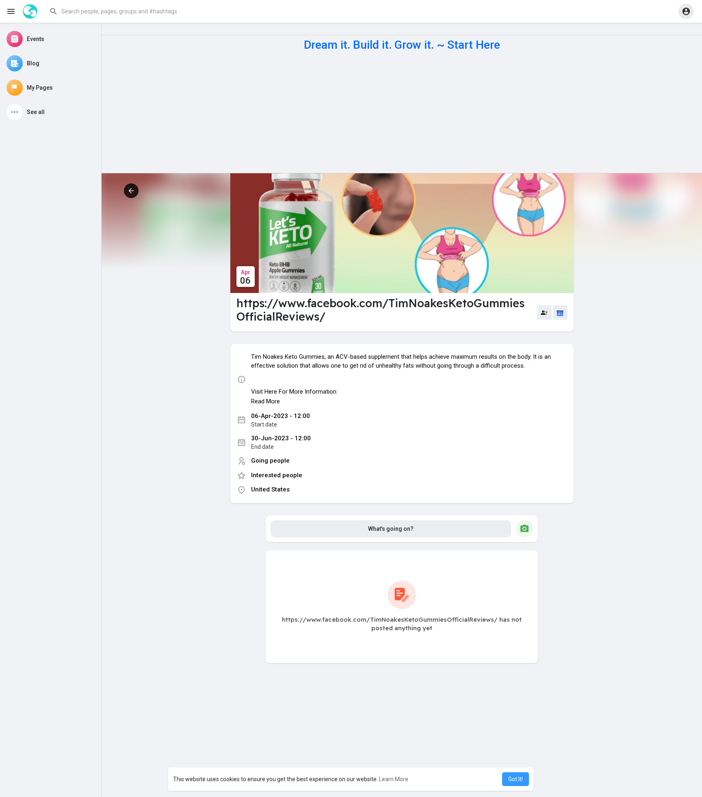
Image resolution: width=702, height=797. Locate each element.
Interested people (276, 475)
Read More (265, 401)
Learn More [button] (393, 779)
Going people (270, 460)
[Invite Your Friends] (544, 312)
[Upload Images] (524, 528)
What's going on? (391, 529)
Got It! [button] (515, 779)
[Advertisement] (402, 112)
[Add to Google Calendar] (560, 312)
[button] (128, 11)
